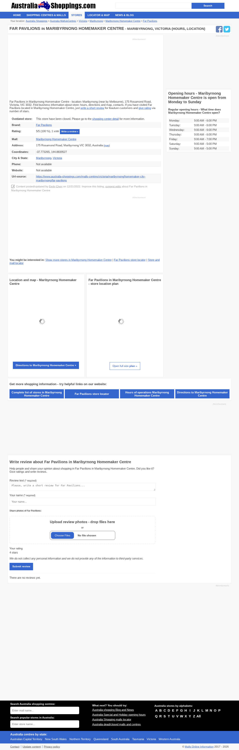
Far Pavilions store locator (130, 259)
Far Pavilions (44, 125)
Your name (22, 495)
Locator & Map (99, 15)
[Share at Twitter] (227, 29)
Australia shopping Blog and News (113, 709)
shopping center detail (105, 118)
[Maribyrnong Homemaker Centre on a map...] (42, 353)
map (106, 145)
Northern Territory (80, 739)
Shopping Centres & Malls (46, 15)
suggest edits (113, 186)
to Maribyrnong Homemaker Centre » (46, 365)
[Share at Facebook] (219, 29)
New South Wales (56, 739)
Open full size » (125, 365)
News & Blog (124, 15)
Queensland (101, 739)
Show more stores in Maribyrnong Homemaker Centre (78, 259)
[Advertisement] (77, 69)
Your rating (16, 548)
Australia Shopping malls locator (111, 719)
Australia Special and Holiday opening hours (119, 714)
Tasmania (138, 739)
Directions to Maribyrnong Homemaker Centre (202, 394)
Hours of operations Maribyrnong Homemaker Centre (147, 394)
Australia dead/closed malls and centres (116, 724)
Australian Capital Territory (26, 739)
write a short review (92, 108)
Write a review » (69, 131)
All (198, 716)
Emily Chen (55, 186)
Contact (14, 746)
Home (17, 15)
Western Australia (169, 739)
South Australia (120, 739)
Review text (23, 480)
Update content (32, 746)
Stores (76, 15)
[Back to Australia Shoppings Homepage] (62, 6)
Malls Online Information (199, 746)
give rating (145, 108)
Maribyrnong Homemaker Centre (56, 139)
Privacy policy (52, 746)
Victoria (151, 739)
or (82, 524)
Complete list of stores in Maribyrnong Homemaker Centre (37, 394)
